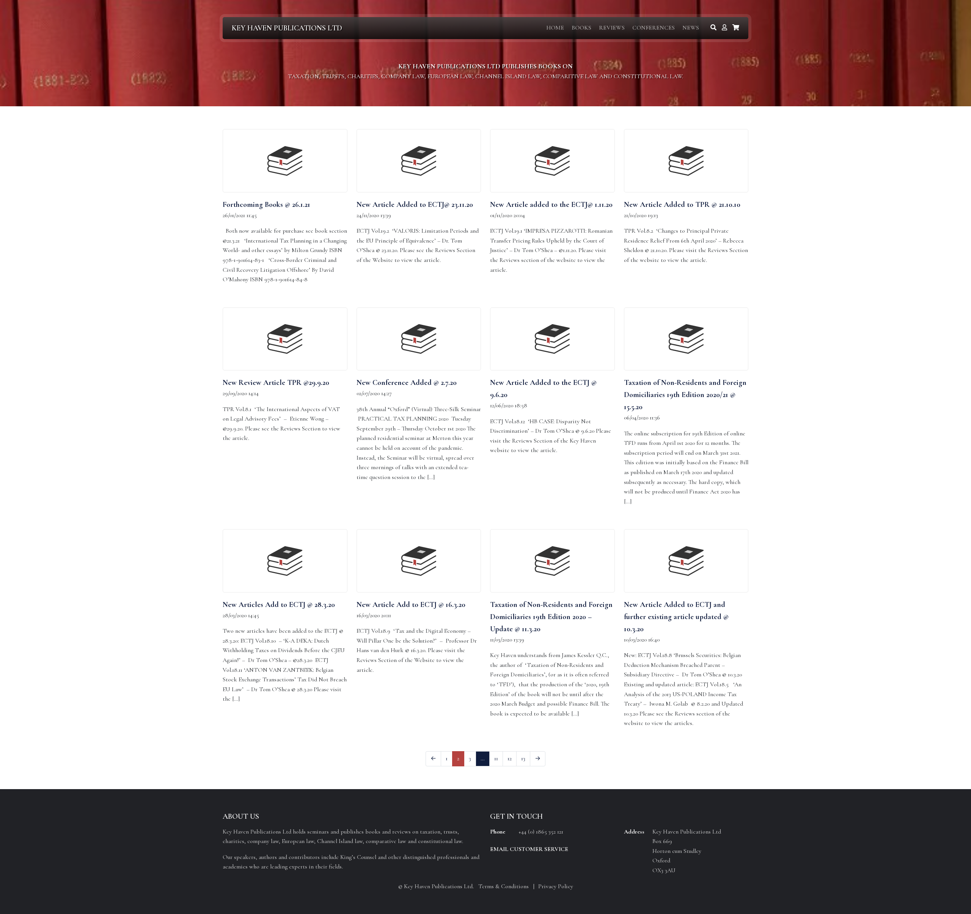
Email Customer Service (529, 849)
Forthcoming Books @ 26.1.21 (266, 204)
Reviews (612, 28)
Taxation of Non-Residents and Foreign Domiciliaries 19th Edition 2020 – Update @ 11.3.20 (551, 616)
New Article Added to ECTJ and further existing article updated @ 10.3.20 (676, 616)
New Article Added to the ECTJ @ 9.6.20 (543, 388)
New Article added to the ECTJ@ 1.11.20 (551, 204)
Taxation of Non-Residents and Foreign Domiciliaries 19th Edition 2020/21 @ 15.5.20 (685, 394)
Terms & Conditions (503, 886)
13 (523, 758)
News (690, 28)
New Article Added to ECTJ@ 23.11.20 (415, 204)
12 (509, 758)
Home (555, 28)
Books (581, 28)
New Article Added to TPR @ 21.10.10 (682, 204)
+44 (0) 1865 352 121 (540, 831)
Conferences (653, 28)
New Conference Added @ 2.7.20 (407, 382)
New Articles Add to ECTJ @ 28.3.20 (279, 604)
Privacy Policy (555, 886)
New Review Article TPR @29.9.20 (276, 382)
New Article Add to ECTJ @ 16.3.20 (411, 604)
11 (496, 758)
